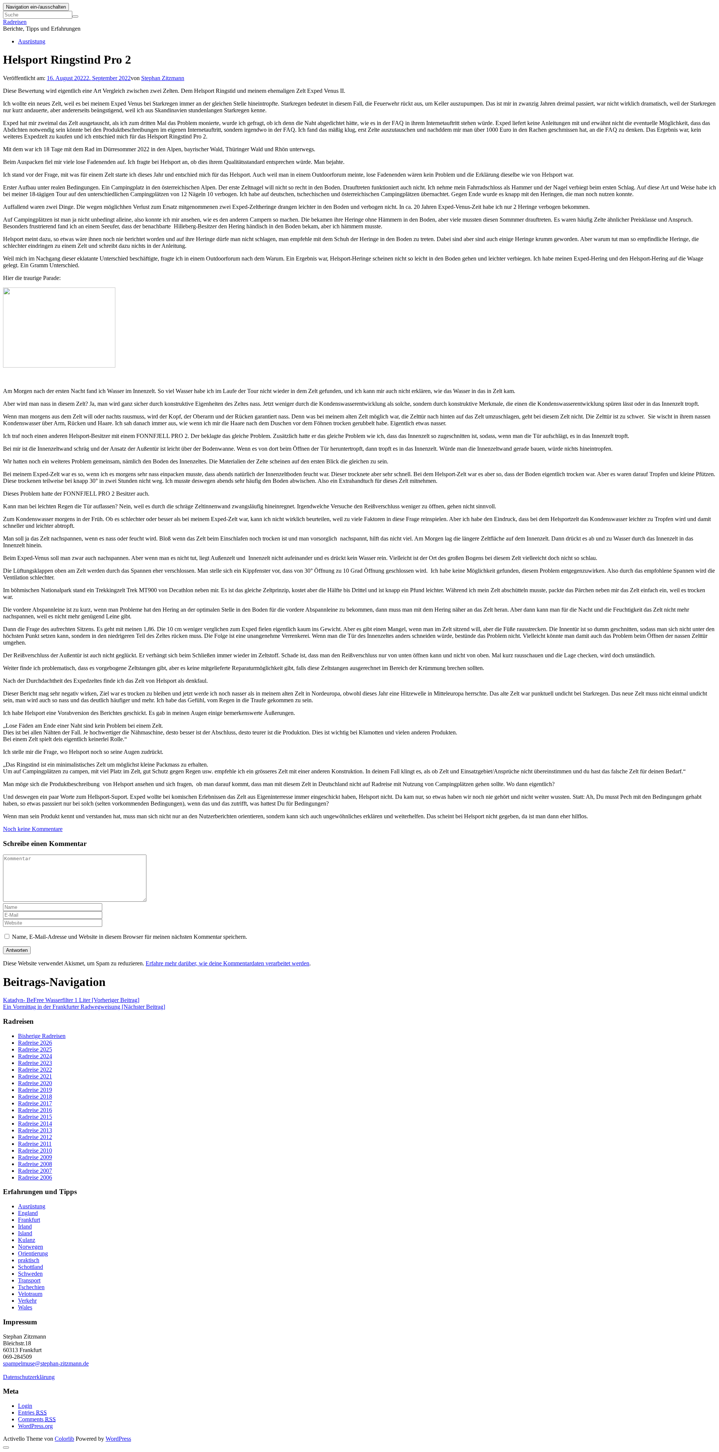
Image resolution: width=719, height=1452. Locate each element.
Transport (29, 1280)
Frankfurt (29, 1220)
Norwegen (30, 1247)
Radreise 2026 (35, 1042)
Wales (25, 1307)
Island (25, 1233)
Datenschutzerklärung (29, 1377)
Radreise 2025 (35, 1049)
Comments (37, 1419)
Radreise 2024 (35, 1056)
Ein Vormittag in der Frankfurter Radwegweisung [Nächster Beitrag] (84, 1007)
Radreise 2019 (35, 1090)
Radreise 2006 (35, 1177)
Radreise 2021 (35, 1076)
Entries (32, 1412)
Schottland (30, 1267)
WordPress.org (35, 1426)
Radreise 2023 (35, 1063)
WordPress (118, 1439)
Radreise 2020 (35, 1083)
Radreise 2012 (35, 1137)
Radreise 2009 (35, 1157)
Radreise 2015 (35, 1117)
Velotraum (30, 1294)
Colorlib (64, 1439)
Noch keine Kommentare (33, 829)
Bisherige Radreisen (42, 1036)
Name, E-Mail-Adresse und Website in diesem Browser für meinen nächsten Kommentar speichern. (129, 937)
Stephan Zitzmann (162, 78)
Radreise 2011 (35, 1144)
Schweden (30, 1273)
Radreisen (15, 22)
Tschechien (31, 1287)
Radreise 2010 (35, 1150)
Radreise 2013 (35, 1130)
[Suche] (75, 16)
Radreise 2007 (35, 1171)
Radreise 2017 (35, 1103)
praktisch (28, 1260)
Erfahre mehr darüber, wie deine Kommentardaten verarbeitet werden (227, 963)
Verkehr (27, 1300)
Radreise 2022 (35, 1069)
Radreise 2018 (35, 1096)
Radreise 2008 (35, 1164)
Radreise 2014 (35, 1123)
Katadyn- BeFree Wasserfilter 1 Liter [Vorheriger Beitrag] (71, 1000)
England (28, 1213)
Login (25, 1406)
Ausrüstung (31, 41)
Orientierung (33, 1253)
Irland (25, 1226)
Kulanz (26, 1240)
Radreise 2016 (35, 1110)
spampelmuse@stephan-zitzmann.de (46, 1363)
